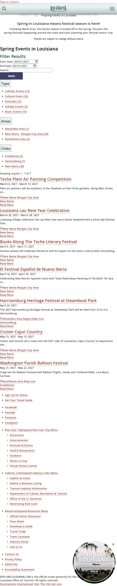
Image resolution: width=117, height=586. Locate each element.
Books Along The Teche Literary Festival (38, 241)
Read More (7, 205)
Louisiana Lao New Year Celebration (35, 210)
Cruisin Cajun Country (21, 331)
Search (4, 70)
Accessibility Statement (20, 569)
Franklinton (7, 385)
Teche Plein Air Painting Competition (35, 179)
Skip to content (9, 1)
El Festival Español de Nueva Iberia (33, 269)
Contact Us (12, 554)
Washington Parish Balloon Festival (34, 363)
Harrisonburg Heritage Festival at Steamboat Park (48, 300)
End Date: (6, 66)
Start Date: (6, 61)
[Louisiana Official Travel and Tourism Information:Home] (58, 9)
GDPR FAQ (11, 564)
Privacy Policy (13, 559)
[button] (31, 430)
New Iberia (7, 201)
